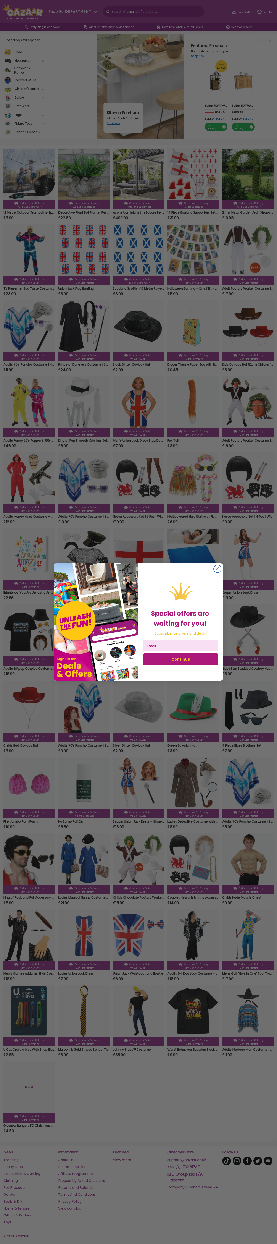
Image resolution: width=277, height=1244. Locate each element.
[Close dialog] (217, 569)
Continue (180, 659)
